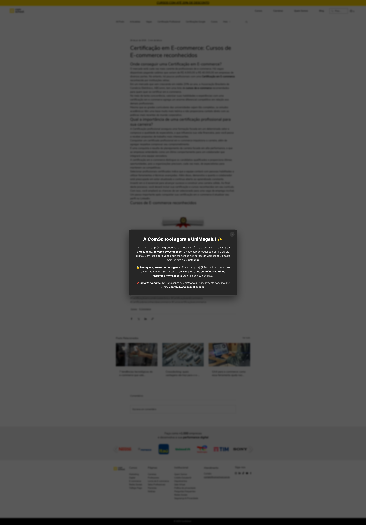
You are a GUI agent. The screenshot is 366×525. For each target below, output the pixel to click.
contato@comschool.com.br (186, 286)
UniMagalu (192, 259)
